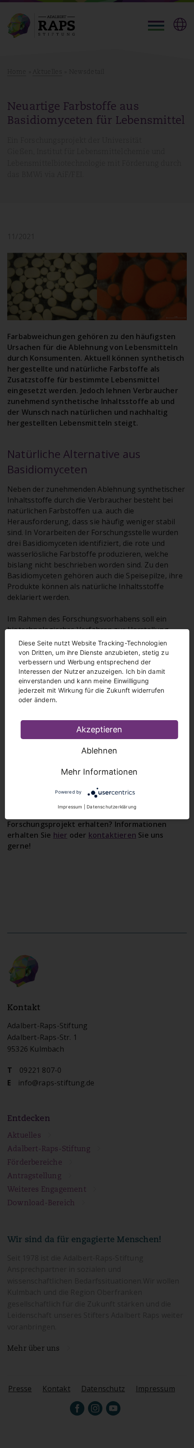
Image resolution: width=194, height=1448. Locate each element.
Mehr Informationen (99, 771)
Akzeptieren (99, 729)
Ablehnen (99, 750)
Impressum (70, 806)
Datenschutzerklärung (111, 806)
